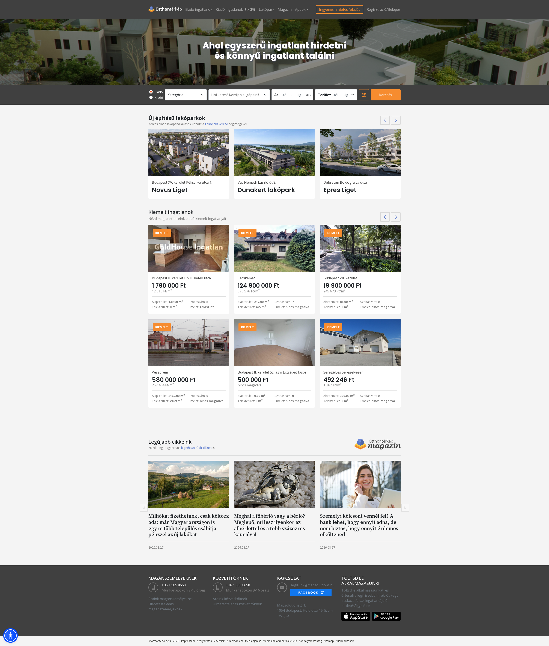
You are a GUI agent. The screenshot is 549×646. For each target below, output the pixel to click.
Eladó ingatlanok (198, 9)
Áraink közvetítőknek (230, 598)
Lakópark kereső (216, 124)
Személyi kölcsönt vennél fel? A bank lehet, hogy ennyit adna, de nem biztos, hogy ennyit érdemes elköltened (359, 525)
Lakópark (266, 9)
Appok (300, 9)
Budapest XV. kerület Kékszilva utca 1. (182, 182)
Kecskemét (246, 278)
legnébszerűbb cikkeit (196, 448)
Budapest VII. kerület (340, 278)
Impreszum (188, 641)
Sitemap (329, 641)
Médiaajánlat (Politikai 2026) (280, 641)
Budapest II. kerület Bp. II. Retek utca (181, 278)
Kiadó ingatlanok (229, 9)
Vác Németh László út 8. (257, 182)
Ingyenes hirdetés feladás (339, 9)
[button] (10, 635)
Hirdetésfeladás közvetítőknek (237, 604)
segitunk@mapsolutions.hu (312, 585)
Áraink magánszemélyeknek (171, 598)
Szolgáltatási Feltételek (211, 641)
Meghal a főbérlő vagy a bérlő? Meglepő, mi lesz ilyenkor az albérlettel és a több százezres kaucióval (269, 525)
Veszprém (160, 372)
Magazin (285, 9)
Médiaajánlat (253, 641)
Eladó (158, 92)
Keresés (385, 94)
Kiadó (158, 97)
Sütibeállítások (345, 641)
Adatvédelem (235, 641)
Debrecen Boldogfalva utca (345, 182)
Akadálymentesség (310, 641)
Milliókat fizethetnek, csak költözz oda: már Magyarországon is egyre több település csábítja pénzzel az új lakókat (188, 525)
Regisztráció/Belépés (384, 9)
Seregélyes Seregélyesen (343, 372)
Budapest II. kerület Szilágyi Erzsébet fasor (272, 372)
